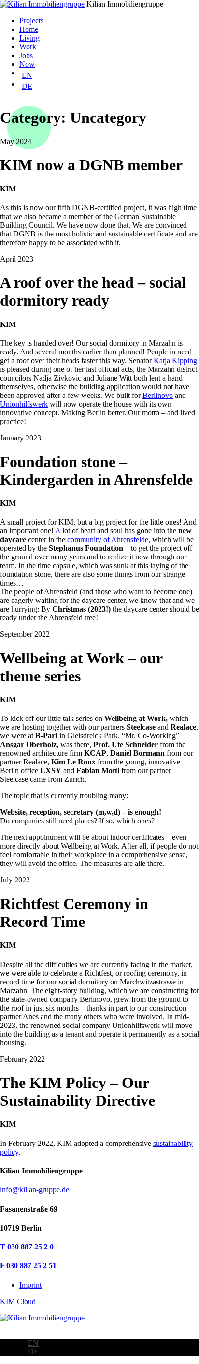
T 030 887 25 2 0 (27, 1247)
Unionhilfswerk (24, 404)
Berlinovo (157, 395)
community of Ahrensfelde (107, 539)
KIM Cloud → (22, 1301)
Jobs (26, 55)
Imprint (30, 1285)
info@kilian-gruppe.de (34, 1190)
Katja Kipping (175, 360)
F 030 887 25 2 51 (28, 1265)
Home (28, 29)
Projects (31, 20)
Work (27, 47)
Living (29, 38)
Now (27, 64)
